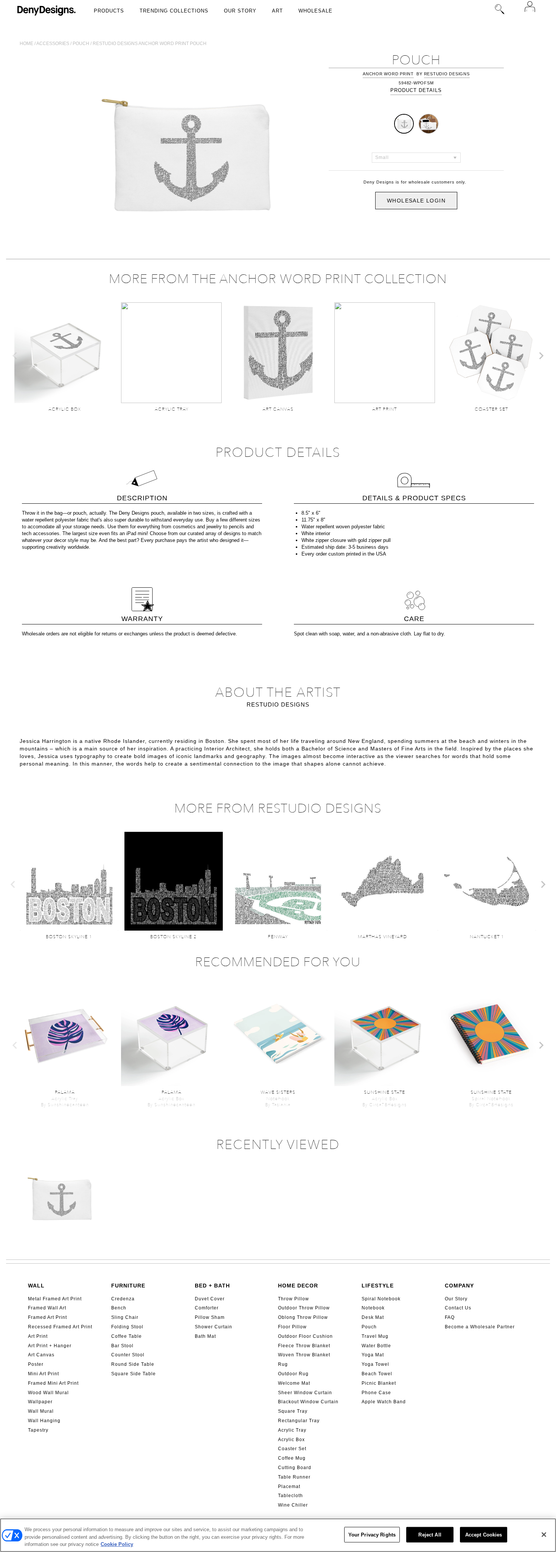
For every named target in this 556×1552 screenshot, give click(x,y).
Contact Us (458, 1308)
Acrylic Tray (292, 1430)
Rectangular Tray (299, 1420)
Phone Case (376, 1392)
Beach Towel (377, 1373)
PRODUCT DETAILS (416, 90)
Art (277, 11)
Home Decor (298, 1286)
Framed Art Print (47, 1317)
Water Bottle (376, 1345)
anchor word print (388, 74)
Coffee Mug (292, 1458)
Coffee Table (126, 1336)
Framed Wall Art (47, 1308)
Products (109, 11)
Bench (118, 1308)
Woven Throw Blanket (304, 1354)
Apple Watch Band (384, 1401)
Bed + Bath (212, 1286)
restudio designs (447, 74)
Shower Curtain (213, 1326)
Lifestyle (378, 1286)
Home (26, 43)
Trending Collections (174, 11)
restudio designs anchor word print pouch (150, 43)
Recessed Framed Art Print (60, 1326)
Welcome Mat (294, 1383)
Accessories (52, 43)
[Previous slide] (15, 356)
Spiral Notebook (381, 1298)
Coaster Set (292, 1448)
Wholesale (315, 11)
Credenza (123, 1298)
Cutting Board (294, 1467)
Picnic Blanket (379, 1383)
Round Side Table (132, 1364)
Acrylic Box (291, 1439)
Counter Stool (127, 1354)
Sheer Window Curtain (305, 1392)
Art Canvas (41, 1354)
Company (459, 1286)
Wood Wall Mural (48, 1392)
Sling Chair (124, 1317)
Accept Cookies (483, 1534)
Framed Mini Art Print (53, 1383)
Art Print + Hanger (49, 1345)
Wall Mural (41, 1411)
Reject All (429, 1534)
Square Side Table (133, 1373)
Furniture (128, 1286)
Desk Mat (373, 1317)
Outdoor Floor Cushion (305, 1336)
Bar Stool (122, 1345)
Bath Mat (205, 1336)
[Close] (544, 1534)
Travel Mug (375, 1336)
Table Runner (294, 1477)
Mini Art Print (43, 1373)
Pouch (81, 43)
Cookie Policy (117, 1544)
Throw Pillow (293, 1298)
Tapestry (38, 1430)
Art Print (38, 1336)
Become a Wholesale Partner (480, 1326)
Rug (283, 1364)
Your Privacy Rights (372, 1534)
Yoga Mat (373, 1354)
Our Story (240, 11)
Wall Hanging (44, 1420)
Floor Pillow (292, 1326)
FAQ (450, 1317)
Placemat (289, 1486)
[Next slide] (541, 356)
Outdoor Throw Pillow (304, 1308)
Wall (36, 1286)
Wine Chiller (293, 1505)
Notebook (373, 1308)
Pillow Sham (210, 1317)
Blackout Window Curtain (308, 1401)
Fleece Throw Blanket (304, 1345)
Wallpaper (40, 1401)
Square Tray (293, 1411)
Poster (35, 1364)
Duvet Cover (210, 1298)
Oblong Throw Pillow (303, 1317)
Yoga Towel (375, 1364)
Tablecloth (290, 1495)
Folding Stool (127, 1326)
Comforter (207, 1308)
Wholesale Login (416, 201)
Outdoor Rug (293, 1373)
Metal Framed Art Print (55, 1298)
